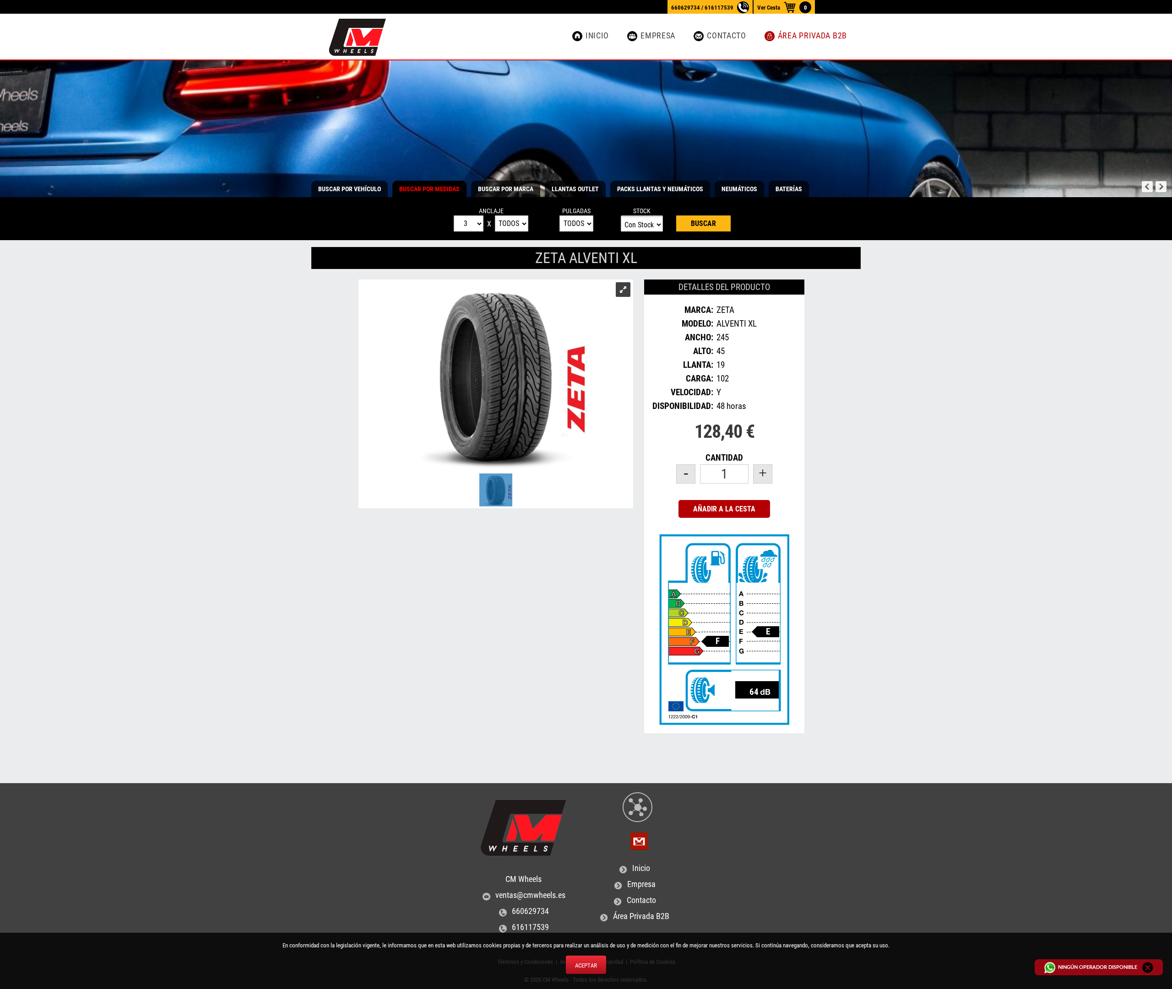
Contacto (726, 35)
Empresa (657, 35)
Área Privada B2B (812, 35)
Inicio (597, 35)
